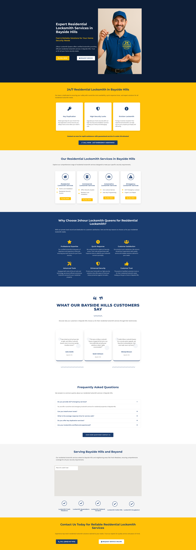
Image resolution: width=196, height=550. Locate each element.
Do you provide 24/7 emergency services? (72, 402)
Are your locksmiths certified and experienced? (74, 425)
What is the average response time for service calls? (75, 416)
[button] (98, 402)
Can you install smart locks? (67, 411)
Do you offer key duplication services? (70, 420)
